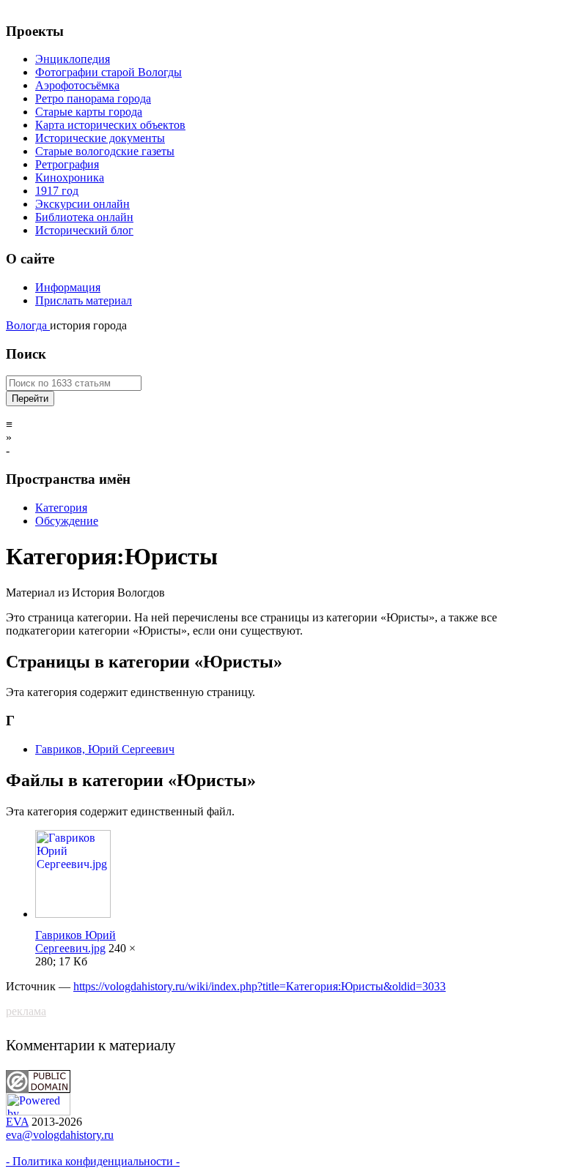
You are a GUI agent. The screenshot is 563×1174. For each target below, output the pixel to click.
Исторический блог (84, 230)
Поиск (26, 354)
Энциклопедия (72, 59)
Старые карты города (88, 111)
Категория (61, 507)
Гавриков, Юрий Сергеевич (104, 749)
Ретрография (67, 164)
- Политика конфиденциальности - (93, 1161)
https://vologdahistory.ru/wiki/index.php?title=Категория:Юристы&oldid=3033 (259, 986)
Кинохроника (69, 177)
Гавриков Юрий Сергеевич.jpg (75, 941)
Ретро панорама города (93, 98)
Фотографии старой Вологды (108, 72)
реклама (26, 1011)
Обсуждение (66, 521)
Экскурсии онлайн (82, 204)
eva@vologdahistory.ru (60, 1135)
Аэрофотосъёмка (77, 85)
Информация (67, 287)
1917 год (56, 190)
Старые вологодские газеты (104, 151)
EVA (17, 1121)
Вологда (28, 325)
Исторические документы (100, 138)
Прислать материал (83, 300)
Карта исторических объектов (110, 125)
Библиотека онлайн (84, 217)
